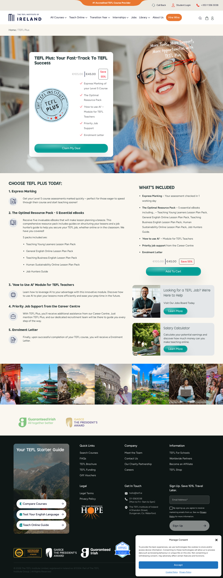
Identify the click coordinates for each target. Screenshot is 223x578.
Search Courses (89, 452)
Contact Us (131, 458)
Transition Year (98, 17)
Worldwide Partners (180, 458)
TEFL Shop (175, 469)
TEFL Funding (88, 469)
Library (143, 17)
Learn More (175, 311)
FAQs (83, 458)
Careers (129, 469)
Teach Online (77, 17)
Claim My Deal (71, 148)
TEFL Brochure (88, 464)
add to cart (173, 271)
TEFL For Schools (179, 452)
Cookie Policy (172, 572)
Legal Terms (87, 493)
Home (12, 29)
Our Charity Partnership (138, 464)
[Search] (200, 18)
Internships (119, 17)
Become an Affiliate (181, 464)
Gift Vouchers (88, 475)
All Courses (57, 17)
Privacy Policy (185, 572)
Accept (178, 564)
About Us (158, 17)
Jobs (133, 17)
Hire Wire (174, 17)
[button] (216, 540)
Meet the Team (133, 452)
